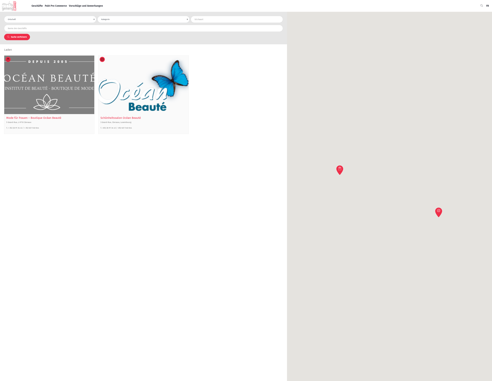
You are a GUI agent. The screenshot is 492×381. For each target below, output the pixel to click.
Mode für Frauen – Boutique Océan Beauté (33, 118)
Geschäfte (37, 5)
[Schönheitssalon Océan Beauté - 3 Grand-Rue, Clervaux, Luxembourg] (143, 85)
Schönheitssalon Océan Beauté (120, 118)
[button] (340, 170)
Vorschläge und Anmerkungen (86, 5)
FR (487, 5)
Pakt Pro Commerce (56, 5)
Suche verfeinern (18, 37)
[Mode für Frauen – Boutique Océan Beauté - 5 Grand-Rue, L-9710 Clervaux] (49, 85)
